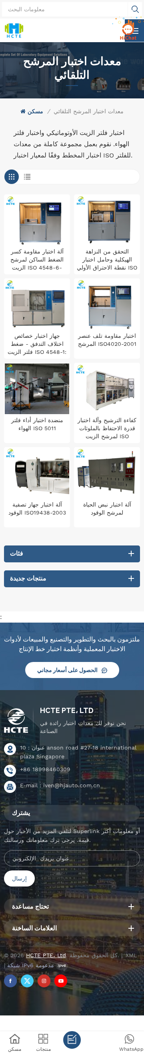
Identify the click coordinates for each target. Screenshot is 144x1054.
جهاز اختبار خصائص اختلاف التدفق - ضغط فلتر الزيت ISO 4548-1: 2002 (37, 344)
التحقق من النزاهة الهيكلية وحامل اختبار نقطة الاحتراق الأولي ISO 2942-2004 (107, 260)
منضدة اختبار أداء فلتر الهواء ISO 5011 (37, 424)
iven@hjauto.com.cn (71, 785)
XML (131, 955)
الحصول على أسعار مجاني (67, 670)
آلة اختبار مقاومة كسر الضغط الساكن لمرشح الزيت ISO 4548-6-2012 (37, 260)
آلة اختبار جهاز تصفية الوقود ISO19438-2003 (37, 508)
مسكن (35, 111)
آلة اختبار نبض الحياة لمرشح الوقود (107, 508)
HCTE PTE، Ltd (67, 710)
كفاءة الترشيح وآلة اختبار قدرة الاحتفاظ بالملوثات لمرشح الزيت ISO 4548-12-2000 (107, 428)
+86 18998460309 (45, 769)
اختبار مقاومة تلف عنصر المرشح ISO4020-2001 (107, 340)
